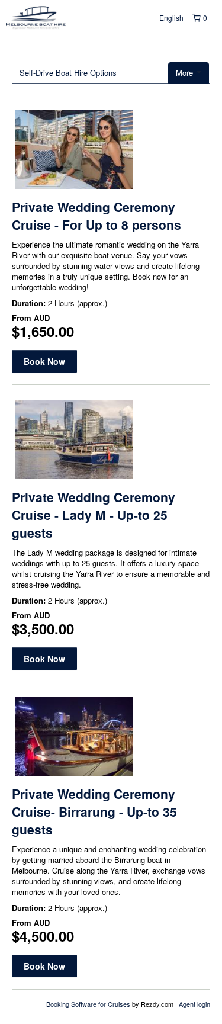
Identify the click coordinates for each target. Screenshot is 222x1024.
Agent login (194, 1004)
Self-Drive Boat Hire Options (68, 72)
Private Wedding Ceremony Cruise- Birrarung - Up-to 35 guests (94, 811)
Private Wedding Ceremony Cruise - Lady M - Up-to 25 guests (93, 514)
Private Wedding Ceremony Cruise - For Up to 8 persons (96, 215)
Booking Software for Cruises (89, 1004)
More (185, 72)
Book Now (44, 361)
